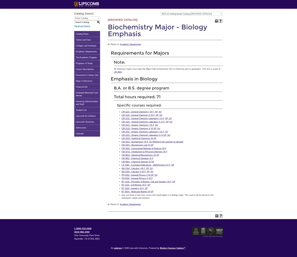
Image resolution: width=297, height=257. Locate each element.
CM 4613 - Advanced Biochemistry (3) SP (140, 155)
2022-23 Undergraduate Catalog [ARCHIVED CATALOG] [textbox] (187, 14)
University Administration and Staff (87, 102)
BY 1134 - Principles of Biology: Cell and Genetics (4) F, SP (148, 182)
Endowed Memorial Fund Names (87, 94)
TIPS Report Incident (219, 231)
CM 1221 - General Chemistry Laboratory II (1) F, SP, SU (147, 122)
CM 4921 (118, 72)
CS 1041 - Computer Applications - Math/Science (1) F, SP (148, 165)
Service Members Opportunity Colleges (211, 231)
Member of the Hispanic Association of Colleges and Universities (203, 231)
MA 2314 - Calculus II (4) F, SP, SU (137, 172)
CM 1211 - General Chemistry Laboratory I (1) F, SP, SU (147, 118)
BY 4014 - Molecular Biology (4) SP (137, 191)
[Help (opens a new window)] (220, 21)
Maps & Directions (84, 81)
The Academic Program (86, 57)
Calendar (80, 133)
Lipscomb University (85, 122)
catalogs (118, 248)
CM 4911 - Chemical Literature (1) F (137, 158)
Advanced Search (82, 26)
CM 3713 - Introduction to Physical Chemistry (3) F (144, 152)
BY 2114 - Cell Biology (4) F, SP (136, 185)
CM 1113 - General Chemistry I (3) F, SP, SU (141, 112)
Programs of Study (84, 63)
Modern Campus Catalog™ (173, 248)
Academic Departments (86, 51)
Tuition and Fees (83, 40)
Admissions (81, 128)
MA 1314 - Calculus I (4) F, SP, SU (137, 168)
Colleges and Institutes (86, 46)
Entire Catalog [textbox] (81, 18)
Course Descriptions (85, 69)
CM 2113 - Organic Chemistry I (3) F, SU (140, 125)
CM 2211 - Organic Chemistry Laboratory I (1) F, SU (145, 132)
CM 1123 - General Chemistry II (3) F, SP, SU (142, 115)
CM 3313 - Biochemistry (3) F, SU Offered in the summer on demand (152, 142)
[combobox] (192, 14)
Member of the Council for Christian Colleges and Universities (196, 231)
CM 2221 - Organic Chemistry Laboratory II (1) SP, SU (146, 135)
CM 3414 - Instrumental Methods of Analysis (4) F (144, 148)
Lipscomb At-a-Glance (86, 116)
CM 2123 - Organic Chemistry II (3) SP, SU (141, 128)
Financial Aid (81, 87)
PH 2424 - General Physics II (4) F (137, 178)
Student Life (81, 110)
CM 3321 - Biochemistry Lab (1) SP (137, 145)
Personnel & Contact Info (87, 75)
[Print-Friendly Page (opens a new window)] (216, 21)
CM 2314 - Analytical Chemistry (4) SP (139, 138)
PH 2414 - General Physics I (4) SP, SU (139, 175)
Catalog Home (82, 34)
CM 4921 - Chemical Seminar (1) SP (138, 162)
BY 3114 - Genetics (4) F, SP (135, 188)
